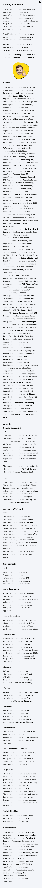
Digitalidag (9, 151)
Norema (29, 197)
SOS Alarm (25, 409)
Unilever (31, 394)
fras (14, 246)
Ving (20, 301)
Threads (7, 55)
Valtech (26, 853)
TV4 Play (26, 284)
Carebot (6, 688)
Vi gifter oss (8, 770)
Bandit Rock (26, 310)
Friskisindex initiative (15, 241)
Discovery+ (17, 203)
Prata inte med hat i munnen (15, 748)
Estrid (6, 145)
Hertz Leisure (10, 368)
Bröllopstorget (29, 322)
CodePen (16, 58)
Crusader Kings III (12, 96)
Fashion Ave (18, 174)
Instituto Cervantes (13, 330)
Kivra (14, 255)
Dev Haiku (8, 706)
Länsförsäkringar (11, 275)
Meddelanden (9, 727)
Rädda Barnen (17, 270)
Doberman (17, 873)
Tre (32, 299)
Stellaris (21, 99)
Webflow (28, 105)
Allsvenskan (9, 215)
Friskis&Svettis (11, 238)
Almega (6, 113)
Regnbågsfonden (30, 180)
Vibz (28, 139)
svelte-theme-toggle (11, 589)
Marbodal (7, 197)
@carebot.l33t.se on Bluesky (17, 701)
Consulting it (26, 160)
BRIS (35, 168)
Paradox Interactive (26, 835)
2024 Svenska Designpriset (20, 472)
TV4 (26, 281)
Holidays (7, 667)
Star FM (7, 313)
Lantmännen (8, 267)
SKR (32, 296)
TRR (28, 113)
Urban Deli (26, 189)
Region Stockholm (16, 183)
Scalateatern (26, 186)
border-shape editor (11, 616)
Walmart (7, 128)
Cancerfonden (9, 252)
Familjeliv (8, 319)
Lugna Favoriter (20, 313)
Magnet (17, 197)
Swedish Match (10, 307)
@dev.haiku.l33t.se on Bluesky (18, 722)
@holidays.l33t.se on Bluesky (17, 683)
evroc (30, 122)
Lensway (7, 290)
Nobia (17, 194)
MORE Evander (19, 157)
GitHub (6, 58)
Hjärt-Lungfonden (11, 414)
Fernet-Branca (16, 382)
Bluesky (17, 55)
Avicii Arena (9, 325)
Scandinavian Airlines (14, 154)
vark (5, 568)
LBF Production (19, 137)
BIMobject (17, 119)
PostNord (32, 304)
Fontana (7, 351)
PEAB (14, 165)
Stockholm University (24, 403)
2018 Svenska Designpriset (16, 503)
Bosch (25, 388)
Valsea (23, 177)
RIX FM (16, 310)
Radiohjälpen (9, 293)
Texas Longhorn (28, 374)
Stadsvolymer (9, 634)
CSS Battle (29, 58)
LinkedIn (29, 55)
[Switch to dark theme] (40, 2)
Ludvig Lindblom (10, 811)
